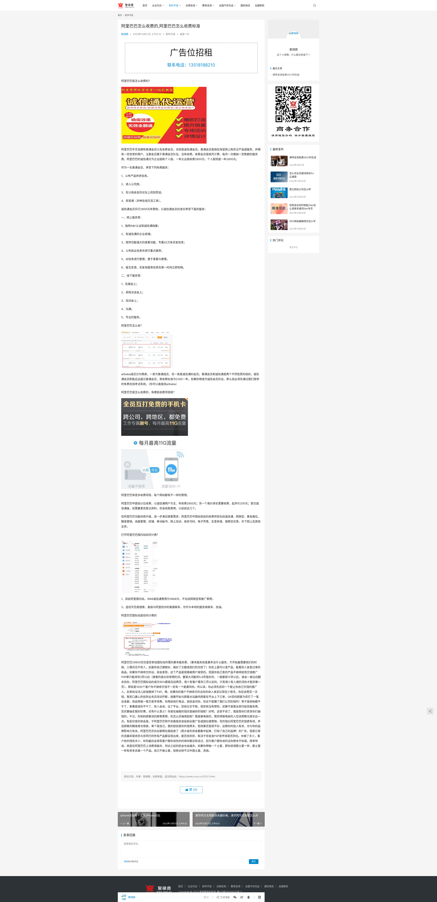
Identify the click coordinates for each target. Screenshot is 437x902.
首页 (145, 5)
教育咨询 (207, 5)
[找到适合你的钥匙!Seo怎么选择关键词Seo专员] (279, 208)
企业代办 (157, 5)
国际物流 (245, 5)
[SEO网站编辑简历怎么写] (279, 224)
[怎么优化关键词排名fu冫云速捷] (279, 177)
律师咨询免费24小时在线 (286, 74)
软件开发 (173, 5)
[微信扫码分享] (235, 897)
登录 (126, 861)
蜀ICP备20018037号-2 (229, 891)
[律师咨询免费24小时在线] (279, 161)
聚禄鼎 (124, 34)
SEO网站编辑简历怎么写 (302, 221)
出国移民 (259, 5)
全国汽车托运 (226, 5)
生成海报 (225, 897)
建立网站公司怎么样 (300, 189)
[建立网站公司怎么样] (279, 193)
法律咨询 (190, 5)
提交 (254, 861)
